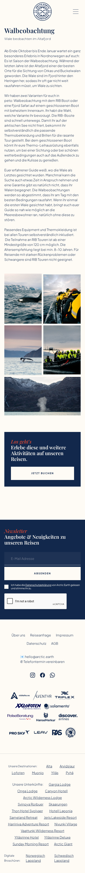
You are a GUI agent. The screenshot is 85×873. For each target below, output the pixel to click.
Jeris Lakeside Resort (60, 817)
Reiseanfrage (40, 635)
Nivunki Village (65, 824)
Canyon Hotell (56, 791)
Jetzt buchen (42, 473)
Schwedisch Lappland (64, 858)
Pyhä (69, 773)
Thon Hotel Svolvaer (27, 811)
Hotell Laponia (60, 811)
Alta (49, 766)
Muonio (38, 773)
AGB (54, 643)
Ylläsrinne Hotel (26, 837)
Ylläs (54, 773)
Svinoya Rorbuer (30, 804)
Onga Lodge (27, 791)
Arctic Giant (63, 844)
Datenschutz (36, 643)
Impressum (64, 635)
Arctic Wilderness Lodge (42, 797)
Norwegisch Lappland (35, 858)
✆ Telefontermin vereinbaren (42, 661)
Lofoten (18, 773)
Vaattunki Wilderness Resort (42, 831)
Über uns (18, 635)
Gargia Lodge (60, 784)
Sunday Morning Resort (31, 844)
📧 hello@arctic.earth (37, 656)
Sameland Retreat (23, 817)
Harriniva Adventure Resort (28, 824)
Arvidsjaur (67, 766)
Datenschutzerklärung (38, 585)
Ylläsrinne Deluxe (57, 837)
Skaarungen (58, 804)
